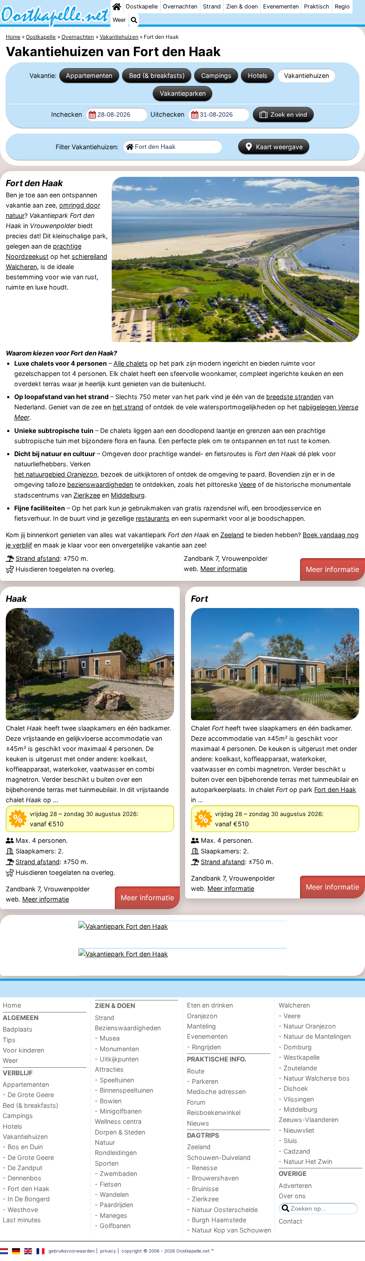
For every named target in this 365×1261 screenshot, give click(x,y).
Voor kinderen (23, 1050)
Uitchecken (168, 114)
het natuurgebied (55, 474)
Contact (290, 1221)
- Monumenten (117, 1049)
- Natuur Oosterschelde (222, 1209)
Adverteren (295, 1185)
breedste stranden (293, 396)
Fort (199, 598)
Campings (216, 75)
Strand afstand (38, 558)
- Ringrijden (204, 1047)
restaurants (153, 518)
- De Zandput (22, 1167)
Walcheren (294, 1005)
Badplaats (17, 1029)
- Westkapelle (299, 1057)
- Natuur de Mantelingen (315, 1036)
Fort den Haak (34, 183)
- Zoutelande (298, 1068)
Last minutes (22, 1220)
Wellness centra (118, 1121)
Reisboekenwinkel (213, 1112)
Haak (16, 598)
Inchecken (67, 114)
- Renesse (202, 1167)
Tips (9, 1040)
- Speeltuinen (114, 1080)
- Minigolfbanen (118, 1111)
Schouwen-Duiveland (219, 1157)
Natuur (105, 1142)
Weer (119, 19)
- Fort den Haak (26, 1188)
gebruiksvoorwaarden (72, 1250)
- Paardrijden (114, 1204)
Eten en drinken (210, 1005)
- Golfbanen (112, 1225)
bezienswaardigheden (100, 484)
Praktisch (316, 6)
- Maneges (111, 1215)
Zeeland (232, 535)
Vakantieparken (183, 93)
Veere (247, 484)
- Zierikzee (203, 1199)
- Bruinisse (203, 1188)
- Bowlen (108, 1101)
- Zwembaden (116, 1173)
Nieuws (198, 1123)
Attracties (109, 1069)
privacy (108, 1250)
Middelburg (128, 495)
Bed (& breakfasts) (157, 75)
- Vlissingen (296, 1099)
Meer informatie (223, 568)
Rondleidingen (116, 1152)
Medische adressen (216, 1091)
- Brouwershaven (213, 1178)
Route (195, 1071)
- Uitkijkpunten (116, 1059)
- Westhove (20, 1209)
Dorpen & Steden (120, 1132)
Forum (196, 1102)
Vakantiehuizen (306, 75)
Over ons (292, 1196)
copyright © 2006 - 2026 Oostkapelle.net (166, 1250)
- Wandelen (112, 1194)
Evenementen (281, 6)
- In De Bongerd (26, 1199)
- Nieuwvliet (296, 1130)
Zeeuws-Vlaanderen (308, 1119)
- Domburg (295, 1047)
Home (12, 1005)
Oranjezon (202, 1016)
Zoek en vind (289, 114)
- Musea (107, 1038)
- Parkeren (202, 1081)
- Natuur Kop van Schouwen (229, 1230)
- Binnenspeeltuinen (124, 1090)
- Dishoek (293, 1088)
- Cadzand (294, 1151)
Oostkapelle (142, 6)
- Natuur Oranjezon (307, 1026)
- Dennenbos (22, 1178)
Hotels (258, 75)
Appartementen (89, 75)
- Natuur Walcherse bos (314, 1078)
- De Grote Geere (28, 1094)
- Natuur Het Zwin (305, 1161)
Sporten (106, 1163)
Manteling (201, 1026)
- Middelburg (298, 1109)
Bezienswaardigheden (128, 1028)
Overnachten (180, 6)
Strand (212, 6)
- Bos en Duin (23, 1147)
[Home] (116, 6)
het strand (128, 407)
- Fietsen (108, 1184)
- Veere (289, 1016)
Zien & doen (242, 6)
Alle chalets (131, 363)
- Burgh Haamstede (216, 1220)
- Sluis (288, 1140)
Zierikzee (86, 495)
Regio (342, 6)
